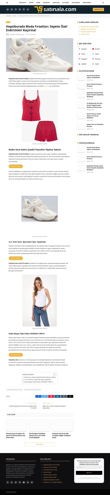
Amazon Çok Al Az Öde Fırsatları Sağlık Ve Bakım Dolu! (61, 435)
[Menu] (7, 2)
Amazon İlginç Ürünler (50, 475)
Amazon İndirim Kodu (49, 477)
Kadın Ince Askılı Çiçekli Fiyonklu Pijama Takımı (40, 377)
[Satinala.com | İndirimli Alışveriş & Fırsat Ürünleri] (55, 9)
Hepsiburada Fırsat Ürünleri (51, 465)
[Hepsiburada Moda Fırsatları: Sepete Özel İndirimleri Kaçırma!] (39, 55)
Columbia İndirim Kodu (88, 31)
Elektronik (76, 2)
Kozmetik (46, 2)
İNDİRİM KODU (98, 9)
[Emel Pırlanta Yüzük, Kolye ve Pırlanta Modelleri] (81, 116)
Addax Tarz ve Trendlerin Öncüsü (95, 125)
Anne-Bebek (87, 2)
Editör (13, 34)
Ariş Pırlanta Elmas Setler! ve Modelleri (93, 76)
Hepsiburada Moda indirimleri (32, 389)
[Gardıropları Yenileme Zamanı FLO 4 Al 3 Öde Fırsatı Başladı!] (39, 425)
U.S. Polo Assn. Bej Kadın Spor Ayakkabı (37, 380)
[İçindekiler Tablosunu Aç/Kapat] (54, 374)
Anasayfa (22, 2)
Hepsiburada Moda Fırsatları (14, 389)
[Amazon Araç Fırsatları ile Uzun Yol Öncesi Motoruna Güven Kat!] (16, 425)
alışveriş (46, 86)
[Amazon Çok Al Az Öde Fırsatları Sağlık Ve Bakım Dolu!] (62, 425)
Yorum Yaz (39, 444)
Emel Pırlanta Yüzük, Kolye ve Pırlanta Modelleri (94, 116)
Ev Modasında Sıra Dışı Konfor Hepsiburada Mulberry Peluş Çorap (94, 105)
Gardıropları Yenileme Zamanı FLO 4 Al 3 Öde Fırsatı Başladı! (37, 435)
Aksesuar (56, 2)
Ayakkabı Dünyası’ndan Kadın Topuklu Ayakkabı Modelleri (95, 95)
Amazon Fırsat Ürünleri (50, 467)
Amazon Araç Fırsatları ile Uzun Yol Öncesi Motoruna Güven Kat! (15, 435)
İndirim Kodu (85, 34)
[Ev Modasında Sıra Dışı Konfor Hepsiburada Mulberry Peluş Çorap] (81, 105)
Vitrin (31, 2)
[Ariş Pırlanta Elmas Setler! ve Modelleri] (81, 77)
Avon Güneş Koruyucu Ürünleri (94, 85)
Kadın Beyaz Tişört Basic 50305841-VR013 (38, 382)
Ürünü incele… (16, 166)
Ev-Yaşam (65, 2)
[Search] (103, 3)
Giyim (38, 2)
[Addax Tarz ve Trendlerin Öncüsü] (81, 126)
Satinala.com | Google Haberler (52, 482)
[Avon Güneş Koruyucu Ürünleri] (81, 86)
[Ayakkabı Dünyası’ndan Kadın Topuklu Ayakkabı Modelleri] (81, 95)
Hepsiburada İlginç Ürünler (51, 480)
